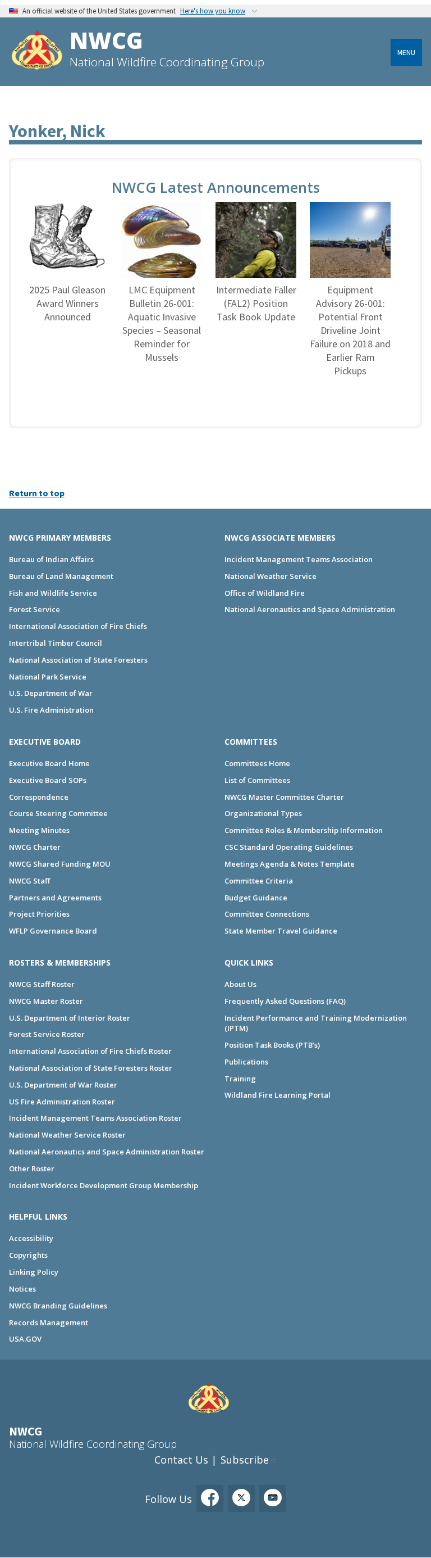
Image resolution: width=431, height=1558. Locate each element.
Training (240, 1079)
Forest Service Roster (47, 1034)
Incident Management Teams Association (298, 559)
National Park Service (47, 677)
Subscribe (245, 1459)
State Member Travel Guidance (280, 931)
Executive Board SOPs (47, 780)
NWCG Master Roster (46, 1001)
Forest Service (34, 609)
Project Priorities (39, 914)
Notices (22, 1289)
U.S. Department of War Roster (63, 1085)
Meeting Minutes (39, 830)
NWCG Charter (35, 847)
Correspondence (38, 797)
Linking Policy (33, 1272)
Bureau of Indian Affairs (51, 559)
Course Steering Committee (58, 813)
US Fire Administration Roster (62, 1102)
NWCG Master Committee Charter (284, 797)
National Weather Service (270, 576)
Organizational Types (263, 813)
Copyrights (28, 1255)
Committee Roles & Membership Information (303, 830)
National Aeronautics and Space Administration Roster (106, 1152)
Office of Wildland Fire (264, 593)
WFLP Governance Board (53, 931)
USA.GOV (25, 1339)
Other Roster (31, 1168)
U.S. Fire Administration (51, 710)
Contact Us (181, 1459)
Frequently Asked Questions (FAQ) (285, 1001)
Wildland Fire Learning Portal (277, 1095)
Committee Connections (266, 914)
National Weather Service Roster (67, 1135)
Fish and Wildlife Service (53, 593)
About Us (240, 984)
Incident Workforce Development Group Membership (103, 1185)
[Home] (37, 51)
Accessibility (31, 1238)
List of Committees (257, 780)
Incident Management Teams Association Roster (95, 1118)
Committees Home (257, 763)
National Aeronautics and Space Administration (309, 609)
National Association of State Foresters (78, 660)
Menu (406, 52)
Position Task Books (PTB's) (272, 1045)
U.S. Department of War (51, 693)
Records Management (48, 1322)
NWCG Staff (29, 881)
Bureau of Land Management (61, 576)
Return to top (37, 493)
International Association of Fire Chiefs (78, 626)
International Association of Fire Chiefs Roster (90, 1051)
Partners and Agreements (55, 898)
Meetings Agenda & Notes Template (289, 864)
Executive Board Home (49, 763)
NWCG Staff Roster (42, 984)
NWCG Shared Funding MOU (60, 864)
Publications (246, 1062)
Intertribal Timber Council (55, 643)
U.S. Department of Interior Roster (69, 1018)
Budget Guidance (255, 898)
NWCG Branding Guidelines (58, 1306)
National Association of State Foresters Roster (90, 1068)
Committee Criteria (258, 881)
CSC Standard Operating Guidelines (288, 847)
